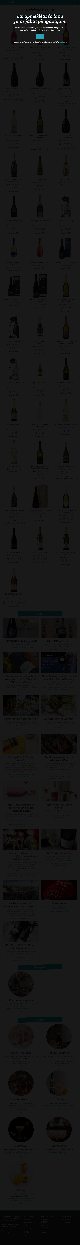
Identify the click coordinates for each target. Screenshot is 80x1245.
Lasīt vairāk (63, 42)
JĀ (40, 36)
